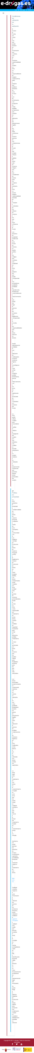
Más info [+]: (13, 880)
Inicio (16, 9)
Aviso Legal (22, 9)
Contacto (30, 9)
